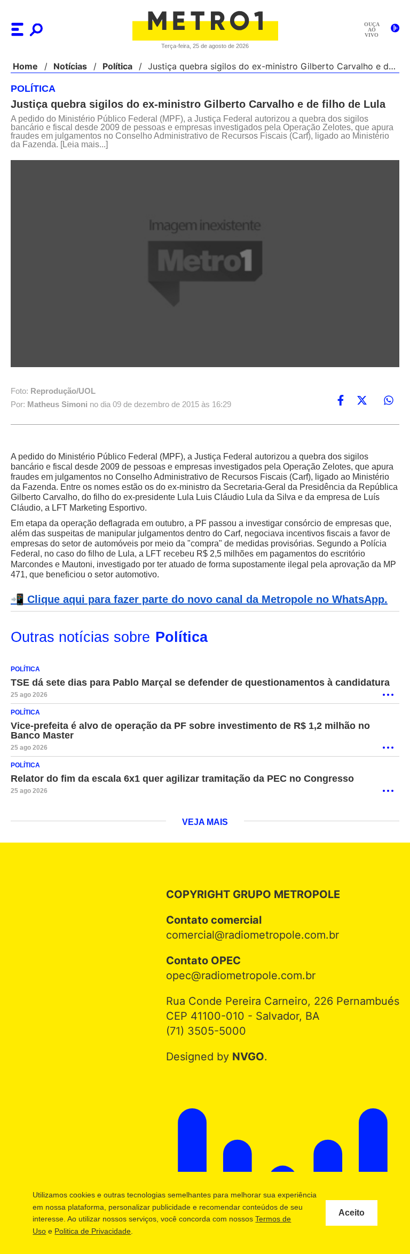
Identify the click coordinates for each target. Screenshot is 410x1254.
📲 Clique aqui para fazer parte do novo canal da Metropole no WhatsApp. (193, 599)
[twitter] (362, 400)
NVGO (250, 1057)
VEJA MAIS (205, 823)
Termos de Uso (84, 1231)
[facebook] (340, 400)
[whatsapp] (388, 400)
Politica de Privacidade (156, 1231)
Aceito (351, 1213)
